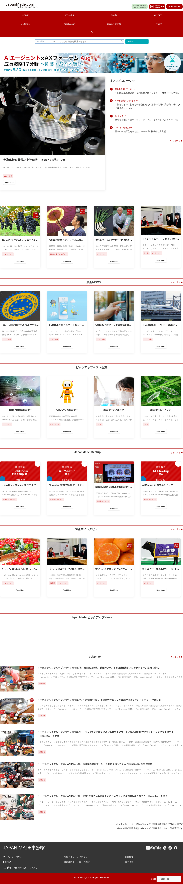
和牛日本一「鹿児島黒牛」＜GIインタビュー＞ (160, 569)
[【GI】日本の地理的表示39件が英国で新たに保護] (20, 319)
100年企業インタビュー (126, 89)
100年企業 (70, 15)
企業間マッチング (9, 499)
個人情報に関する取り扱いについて (20, 867)
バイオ (99, 424)
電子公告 (129, 862)
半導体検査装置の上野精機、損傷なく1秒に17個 (34, 159)
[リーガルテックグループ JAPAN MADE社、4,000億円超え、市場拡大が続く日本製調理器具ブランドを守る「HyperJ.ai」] (17, 721)
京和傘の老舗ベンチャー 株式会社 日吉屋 (66, 240)
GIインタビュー (122, 116)
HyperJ (158, 24)
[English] (152, 879)
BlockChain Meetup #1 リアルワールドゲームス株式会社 (20, 485)
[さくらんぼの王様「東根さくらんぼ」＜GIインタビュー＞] (20, 563)
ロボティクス (54, 424)
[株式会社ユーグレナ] (161, 404)
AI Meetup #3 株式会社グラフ (157, 485)
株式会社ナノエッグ (114, 410)
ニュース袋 (8, 176)
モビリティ (7, 424)
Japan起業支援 (114, 24)
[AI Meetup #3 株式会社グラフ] (161, 479)
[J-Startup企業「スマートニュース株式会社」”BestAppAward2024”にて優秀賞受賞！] (67, 319)
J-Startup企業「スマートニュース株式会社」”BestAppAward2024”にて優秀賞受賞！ (66, 325)
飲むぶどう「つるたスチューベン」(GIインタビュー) (20, 240)
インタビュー (8, 254)
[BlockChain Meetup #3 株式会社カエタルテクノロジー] (114, 481)
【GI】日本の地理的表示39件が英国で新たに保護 (20, 325)
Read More (9, 182)
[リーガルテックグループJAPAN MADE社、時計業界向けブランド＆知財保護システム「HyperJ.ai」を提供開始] (17, 785)
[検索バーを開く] (92, 32)
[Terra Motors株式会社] (20, 404)
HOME (25, 15)
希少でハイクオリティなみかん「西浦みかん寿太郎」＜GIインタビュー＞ (113, 569)
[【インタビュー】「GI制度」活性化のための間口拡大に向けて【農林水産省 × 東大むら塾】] (161, 233)
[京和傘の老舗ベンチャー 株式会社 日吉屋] (67, 234)
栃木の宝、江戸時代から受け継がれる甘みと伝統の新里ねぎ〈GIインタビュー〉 (113, 240)
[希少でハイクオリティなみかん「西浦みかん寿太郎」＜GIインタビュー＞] (114, 563)
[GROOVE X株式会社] (67, 404)
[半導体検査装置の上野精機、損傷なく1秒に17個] (52, 153)
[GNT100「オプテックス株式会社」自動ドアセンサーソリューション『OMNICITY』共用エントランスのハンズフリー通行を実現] (114, 319)
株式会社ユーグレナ (160, 410)
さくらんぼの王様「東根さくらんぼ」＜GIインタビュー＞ (19, 569)
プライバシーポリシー (13, 857)
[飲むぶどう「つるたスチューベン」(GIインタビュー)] (20, 234)
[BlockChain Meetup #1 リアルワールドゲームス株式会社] (20, 479)
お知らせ (42, 683)
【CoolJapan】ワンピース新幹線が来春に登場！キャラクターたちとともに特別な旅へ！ (160, 325)
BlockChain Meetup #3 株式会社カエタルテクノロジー (113, 487)
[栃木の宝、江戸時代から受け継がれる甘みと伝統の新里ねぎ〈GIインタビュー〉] (114, 234)
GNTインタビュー (123, 127)
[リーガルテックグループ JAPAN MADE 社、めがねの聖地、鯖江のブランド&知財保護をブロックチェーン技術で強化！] (17, 689)
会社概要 (129, 857)
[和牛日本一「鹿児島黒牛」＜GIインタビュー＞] (161, 563)
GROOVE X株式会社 (67, 410)
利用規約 (7, 862)
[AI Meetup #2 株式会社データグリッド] (67, 479)
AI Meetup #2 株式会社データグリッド (66, 485)
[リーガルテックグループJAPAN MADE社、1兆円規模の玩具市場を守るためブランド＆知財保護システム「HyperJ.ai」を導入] (17, 817)
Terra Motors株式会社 (20, 410)
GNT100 (158, 15)
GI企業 (114, 15)
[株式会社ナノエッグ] (114, 404)
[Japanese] (155, 879)
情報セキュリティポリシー (77, 857)
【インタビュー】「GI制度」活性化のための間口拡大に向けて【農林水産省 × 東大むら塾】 (160, 239)
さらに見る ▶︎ (176, 141)
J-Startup (25, 24)
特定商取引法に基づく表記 (77, 862)
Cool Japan (69, 24)
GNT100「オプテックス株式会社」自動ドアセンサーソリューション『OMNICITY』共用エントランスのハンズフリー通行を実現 (113, 325)
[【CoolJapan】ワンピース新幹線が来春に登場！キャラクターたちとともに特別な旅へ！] (161, 319)
